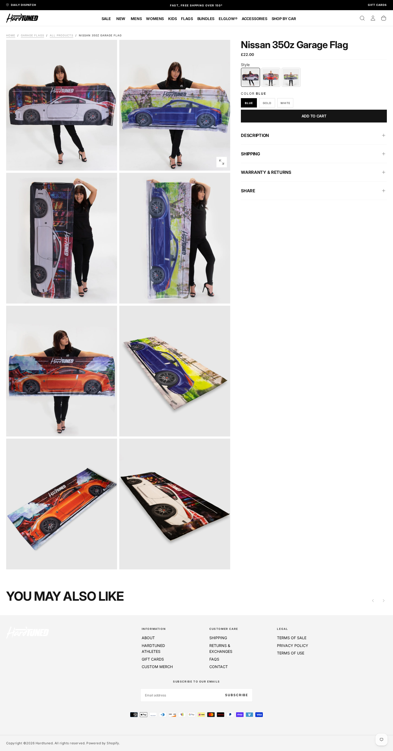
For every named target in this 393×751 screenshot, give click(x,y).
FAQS (214, 659)
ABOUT (148, 637)
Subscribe (236, 695)
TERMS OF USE (290, 653)
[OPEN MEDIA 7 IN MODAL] (221, 561)
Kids (172, 18)
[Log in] (373, 18)
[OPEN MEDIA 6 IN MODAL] (108, 561)
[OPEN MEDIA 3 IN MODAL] (221, 295)
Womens (155, 18)
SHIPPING (218, 637)
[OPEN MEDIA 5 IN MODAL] (221, 428)
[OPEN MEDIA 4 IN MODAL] (108, 428)
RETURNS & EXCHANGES (220, 648)
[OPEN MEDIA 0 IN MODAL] (108, 162)
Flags (187, 18)
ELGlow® (228, 18)
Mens (136, 18)
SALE (106, 18)
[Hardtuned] (27, 632)
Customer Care (223, 628)
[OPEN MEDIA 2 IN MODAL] (108, 295)
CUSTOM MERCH (157, 666)
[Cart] (383, 18)
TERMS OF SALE (291, 637)
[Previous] (373, 600)
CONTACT (218, 666)
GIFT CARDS (153, 659)
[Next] (383, 600)
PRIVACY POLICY (292, 645)
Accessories (254, 18)
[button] (362, 18)
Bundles (206, 18)
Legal (282, 628)
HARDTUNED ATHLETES (153, 648)
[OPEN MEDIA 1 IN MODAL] (221, 162)
